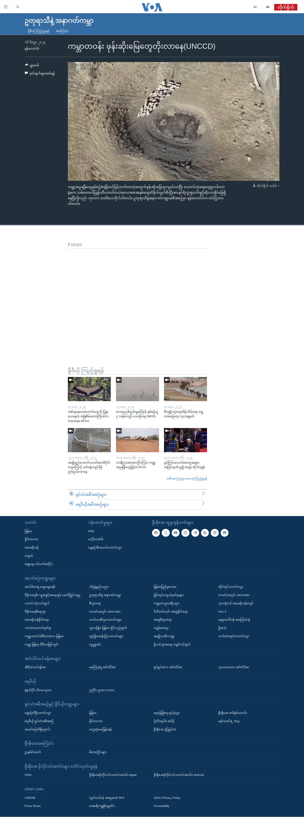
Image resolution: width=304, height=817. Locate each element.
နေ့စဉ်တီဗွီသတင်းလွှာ (38, 712)
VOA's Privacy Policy (167, 797)
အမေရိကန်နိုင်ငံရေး (37, 619)
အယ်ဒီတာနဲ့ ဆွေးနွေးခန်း (40, 586)
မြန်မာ (28, 531)
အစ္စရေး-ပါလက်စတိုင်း (39, 564)
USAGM (30, 797)
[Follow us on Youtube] (176, 533)
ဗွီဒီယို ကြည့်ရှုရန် (38, 31)
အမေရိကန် (31, 547)
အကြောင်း (62, 31)
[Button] (32, 66)
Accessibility (161, 806)
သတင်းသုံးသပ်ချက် (37, 603)
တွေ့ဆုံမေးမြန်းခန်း (100, 729)
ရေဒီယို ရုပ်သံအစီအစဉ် (39, 721)
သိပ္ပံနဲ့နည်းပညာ (98, 586)
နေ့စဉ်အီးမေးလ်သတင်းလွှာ (105, 547)
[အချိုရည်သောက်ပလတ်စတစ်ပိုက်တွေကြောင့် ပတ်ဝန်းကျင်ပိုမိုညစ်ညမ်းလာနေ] (89, 440)
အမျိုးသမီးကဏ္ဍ (164, 636)
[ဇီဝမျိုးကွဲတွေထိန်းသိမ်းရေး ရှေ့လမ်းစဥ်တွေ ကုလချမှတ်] (185, 389)
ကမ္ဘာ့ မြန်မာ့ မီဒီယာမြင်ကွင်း (42, 644)
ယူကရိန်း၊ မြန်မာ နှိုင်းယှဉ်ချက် (108, 628)
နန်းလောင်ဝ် (32, 48)
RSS (91, 531)
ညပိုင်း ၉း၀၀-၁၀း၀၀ (101, 690)
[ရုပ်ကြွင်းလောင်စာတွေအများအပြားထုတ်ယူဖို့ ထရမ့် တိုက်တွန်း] (185, 440)
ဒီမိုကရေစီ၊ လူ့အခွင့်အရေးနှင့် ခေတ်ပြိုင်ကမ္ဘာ (52, 595)
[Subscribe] (225, 533)
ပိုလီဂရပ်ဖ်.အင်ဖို (164, 721)
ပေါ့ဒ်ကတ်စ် (95, 539)
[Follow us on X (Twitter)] (166, 533)
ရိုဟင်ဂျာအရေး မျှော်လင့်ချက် (172, 644)
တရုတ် (29, 555)
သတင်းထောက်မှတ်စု (38, 628)
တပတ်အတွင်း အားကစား (105, 611)
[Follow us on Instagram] (185, 533)
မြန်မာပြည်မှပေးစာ (165, 586)
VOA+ (28, 775)
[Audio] (255, 7)
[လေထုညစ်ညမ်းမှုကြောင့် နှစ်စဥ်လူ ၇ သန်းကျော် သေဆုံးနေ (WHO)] (137, 389)
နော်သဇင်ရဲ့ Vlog (228, 721)
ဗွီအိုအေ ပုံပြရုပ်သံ (165, 729)
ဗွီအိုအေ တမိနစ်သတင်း (232, 712)
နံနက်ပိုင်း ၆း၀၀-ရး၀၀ (38, 690)
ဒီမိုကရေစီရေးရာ (35, 611)
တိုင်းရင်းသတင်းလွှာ (230, 586)
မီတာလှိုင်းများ (98, 752)
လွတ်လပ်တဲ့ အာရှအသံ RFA (106, 797)
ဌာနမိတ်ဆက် (33, 752)
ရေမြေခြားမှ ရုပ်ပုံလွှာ (167, 712)
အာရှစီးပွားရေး (163, 619)
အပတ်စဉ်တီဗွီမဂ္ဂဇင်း (37, 729)
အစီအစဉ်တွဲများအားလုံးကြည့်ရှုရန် (186, 478)
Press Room (33, 806)
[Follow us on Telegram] (195, 533)
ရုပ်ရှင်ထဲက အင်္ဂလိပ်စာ (168, 667)
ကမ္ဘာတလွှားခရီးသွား (167, 603)
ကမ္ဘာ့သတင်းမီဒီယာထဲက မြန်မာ (44, 636)
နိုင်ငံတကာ (31, 539)
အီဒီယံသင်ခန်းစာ (35, 667)
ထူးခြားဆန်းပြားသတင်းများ (106, 636)
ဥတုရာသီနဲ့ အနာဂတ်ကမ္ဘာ (105, 595)
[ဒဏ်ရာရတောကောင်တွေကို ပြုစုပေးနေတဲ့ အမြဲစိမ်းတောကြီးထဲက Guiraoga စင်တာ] (89, 389)
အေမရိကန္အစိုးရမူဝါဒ (102, 806)
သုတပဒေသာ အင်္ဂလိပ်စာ (233, 667)
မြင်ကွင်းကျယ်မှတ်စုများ (169, 595)
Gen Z (222, 611)
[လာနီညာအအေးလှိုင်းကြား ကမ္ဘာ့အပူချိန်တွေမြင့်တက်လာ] (137, 440)
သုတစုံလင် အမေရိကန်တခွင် (236, 603)
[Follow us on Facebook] (156, 533)
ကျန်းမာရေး (161, 628)
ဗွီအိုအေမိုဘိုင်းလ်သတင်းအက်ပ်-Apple (113, 775)
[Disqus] (138, 300)
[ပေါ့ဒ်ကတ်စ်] (215, 533)
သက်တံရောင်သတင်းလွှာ (233, 636)
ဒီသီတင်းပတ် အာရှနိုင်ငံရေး (171, 611)
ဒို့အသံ (222, 628)
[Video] (268, 7)
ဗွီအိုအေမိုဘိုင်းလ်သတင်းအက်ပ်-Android (179, 775)
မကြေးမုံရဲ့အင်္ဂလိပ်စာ (102, 667)
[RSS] (205, 533)
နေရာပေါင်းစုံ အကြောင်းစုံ (234, 619)
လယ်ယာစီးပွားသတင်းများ (105, 619)
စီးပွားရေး (95, 603)
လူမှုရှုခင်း (95, 644)
